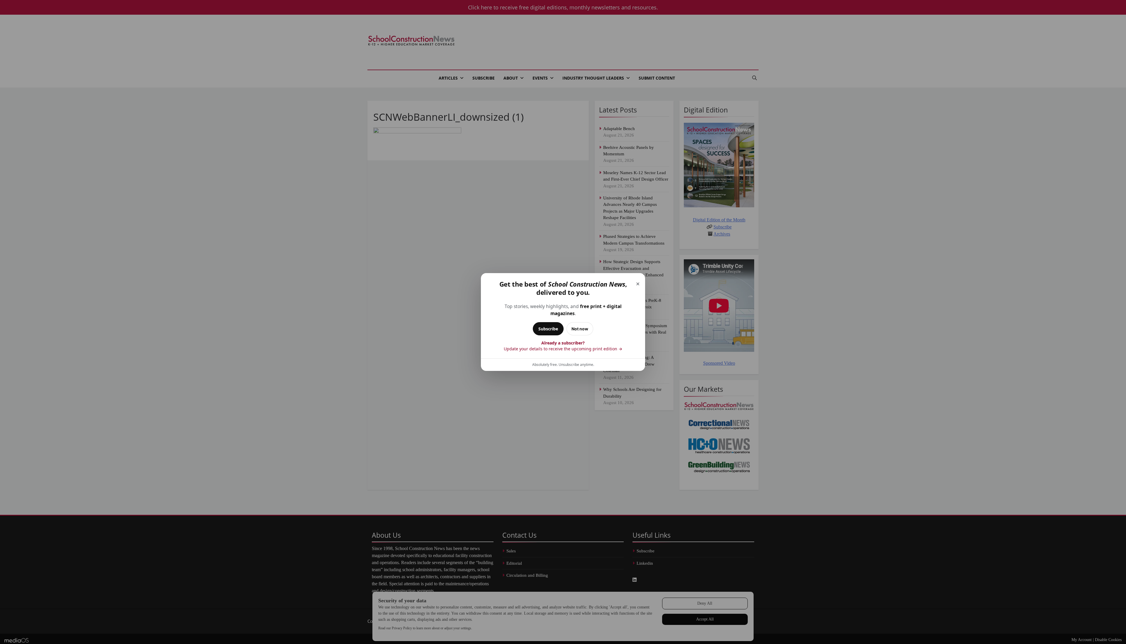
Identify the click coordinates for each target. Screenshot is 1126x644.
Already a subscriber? (563, 346)
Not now (580, 328)
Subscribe (548, 329)
